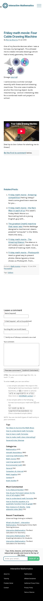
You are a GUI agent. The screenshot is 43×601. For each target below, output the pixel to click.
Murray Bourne (12, 40)
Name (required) (10, 313)
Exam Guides (11, 481)
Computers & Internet (14, 471)
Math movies (15, 266)
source (14, 77)
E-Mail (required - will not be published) (18, 321)
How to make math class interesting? (20, 437)
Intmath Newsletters (14, 453)
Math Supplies (11, 474)
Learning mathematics (15, 456)
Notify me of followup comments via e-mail (21, 337)
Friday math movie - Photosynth (23, 252)
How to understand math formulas (19, 431)
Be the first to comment (15, 153)
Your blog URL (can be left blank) (15, 329)
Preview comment (13, 370)
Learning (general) (13, 462)
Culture (10, 272)
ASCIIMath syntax (26, 396)
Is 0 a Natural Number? (15, 490)
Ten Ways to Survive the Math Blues (20, 428)
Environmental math (14, 465)
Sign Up (32, 558)
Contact (9, 478)
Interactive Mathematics (15, 530)
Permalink (8, 268)
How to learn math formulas (17, 434)
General (9, 468)
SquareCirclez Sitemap (15, 440)
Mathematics (11, 449)
